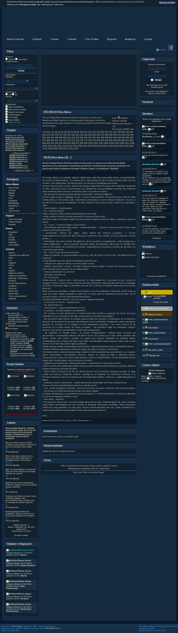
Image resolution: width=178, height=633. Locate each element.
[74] (73, 140)
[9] (78, 132)
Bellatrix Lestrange (16, 112)
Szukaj (148, 39)
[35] (94, 135)
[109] (44, 146)
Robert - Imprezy (154, 376)
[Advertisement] (89, 80)
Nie (16, 95)
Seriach (11, 59)
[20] (123, 132)
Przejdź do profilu (160, 302)
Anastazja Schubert (151, 164)
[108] (132, 143)
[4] (62, 132)
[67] (44, 140)
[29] (69, 135)
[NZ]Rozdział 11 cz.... (19, 155)
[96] (73, 143)
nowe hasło (161, 93)
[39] (110, 135)
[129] (55, 148)
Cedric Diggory (14, 115)
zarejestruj (84, 468)
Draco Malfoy (13, 120)
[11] (85, 132)
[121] (105, 146)
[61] (110, 137)
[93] (60, 143)
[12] (89, 132)
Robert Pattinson (157, 370)
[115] (75, 146)
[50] (64, 137)
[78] (89, 140)
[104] (111, 143)
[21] (127, 132)
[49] (60, 137)
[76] (81, 140)
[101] (96, 143)
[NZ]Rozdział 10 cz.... (19, 157)
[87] (127, 140)
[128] (50, 148)
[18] (114, 132)
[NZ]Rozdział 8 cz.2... (19, 168)
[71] (60, 140)
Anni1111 (124, 118)
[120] (100, 146)
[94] (64, 143)
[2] (56, 132)
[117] (85, 146)
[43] (127, 135)
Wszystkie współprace (156, 276)
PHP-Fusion (16, 626)
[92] (56, 143)
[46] (48, 137)
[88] (131, 140)
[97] (77, 143)
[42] (123, 135)
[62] (114, 137)
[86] (123, 140)
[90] (48, 143)
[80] (98, 140)
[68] (48, 140)
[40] (114, 135)
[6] (68, 132)
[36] (98, 135)
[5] (65, 132)
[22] (131, 132)
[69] (52, 140)
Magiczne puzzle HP (14, 138)
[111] (54, 146)
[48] (56, 137)
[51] (69, 137)
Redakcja (130, 39)
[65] (127, 137)
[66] (131, 137)
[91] (52, 143)
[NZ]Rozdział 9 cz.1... (19, 166)
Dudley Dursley (14, 122)
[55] (85, 137)
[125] (126, 146)
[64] (123, 137)
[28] (64, 135)
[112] (60, 146)
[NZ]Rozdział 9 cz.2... (19, 161)
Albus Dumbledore (16, 107)
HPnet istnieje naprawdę (16, 144)
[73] (69, 140)
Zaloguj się (46, 451)
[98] (81, 143)
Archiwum (157, 238)
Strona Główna (15, 39)
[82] (106, 140)
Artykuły (37, 39)
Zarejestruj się (157, 87)
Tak (9, 95)
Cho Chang (13, 117)
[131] (65, 148)
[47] (52, 137)
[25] (52, 135)
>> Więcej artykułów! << (21, 153)
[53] (77, 137)
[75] (77, 140)
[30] (73, 135)
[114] (70, 146)
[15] (102, 132)
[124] (121, 146)
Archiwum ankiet (21, 535)
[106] (122, 143)
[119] (95, 146)
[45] (44, 137)
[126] (131, 146)
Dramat (123, 121)
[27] (60, 135)
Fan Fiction (92, 39)
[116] (80, 146)
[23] (44, 135)
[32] (81, 135)
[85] (119, 140)
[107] (127, 143)
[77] (85, 140)
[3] (59, 132)
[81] (102, 140)
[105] (116, 143)
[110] (50, 146)
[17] (110, 132)
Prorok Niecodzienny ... (16, 140)
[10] (81, 132)
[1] (53, 132)
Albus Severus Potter (17, 109)
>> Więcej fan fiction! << (23, 171)
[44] (131, 135)
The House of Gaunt (14, 142)
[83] (110, 140)
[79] (94, 140)
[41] (119, 135)
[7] (72, 132)
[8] (75, 132)
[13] (93, 132)
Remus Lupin (15, 163)
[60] (106, 137)
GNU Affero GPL (52, 628)
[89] (44, 143)
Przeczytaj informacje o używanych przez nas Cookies (119, 2)
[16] (106, 132)
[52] (73, 137)
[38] (106, 135)
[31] (77, 135)
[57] (94, 137)
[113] (65, 146)
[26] (56, 135)
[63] (119, 137)
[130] (60, 148)
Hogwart (112, 39)
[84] (114, 140)
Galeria (72, 39)
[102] (101, 143)
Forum (55, 39)
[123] (116, 146)
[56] (89, 137)
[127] (44, 148)
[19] (118, 132)
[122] (110, 146)
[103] (106, 143)
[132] (70, 148)
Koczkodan (13, 329)
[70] (56, 140)
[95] (69, 143)
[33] (85, 135)
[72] (64, 140)
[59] (102, 137)
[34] (89, 135)
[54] (81, 137)
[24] (48, 135)
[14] (98, 132)
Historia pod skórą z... (15, 150)
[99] (85, 143)
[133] (76, 148)
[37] (102, 135)
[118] (90, 146)
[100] (90, 143)
